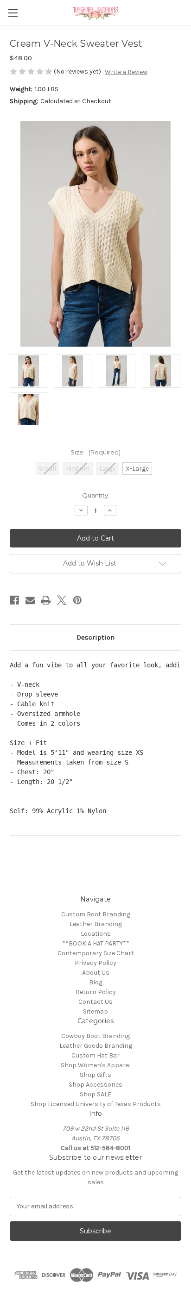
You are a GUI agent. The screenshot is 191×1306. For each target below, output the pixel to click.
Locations (96, 934)
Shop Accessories (95, 1084)
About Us (95, 972)
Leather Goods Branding (95, 1046)
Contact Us (95, 1002)
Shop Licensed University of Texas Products (96, 1104)
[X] (61, 600)
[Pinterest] (77, 600)
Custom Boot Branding (95, 914)
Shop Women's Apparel (96, 1065)
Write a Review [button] (126, 72)
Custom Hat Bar (95, 1055)
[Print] (46, 600)
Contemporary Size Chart (95, 953)
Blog (95, 982)
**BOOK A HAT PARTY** (95, 943)
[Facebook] (14, 600)
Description (95, 637)
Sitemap (95, 1011)
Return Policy (96, 992)
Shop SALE (95, 1094)
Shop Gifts (95, 1075)
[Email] (30, 600)
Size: (95, 452)
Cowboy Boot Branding (95, 1036)
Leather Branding (96, 924)
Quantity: (95, 495)
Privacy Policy (95, 963)
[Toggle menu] (12, 12)
